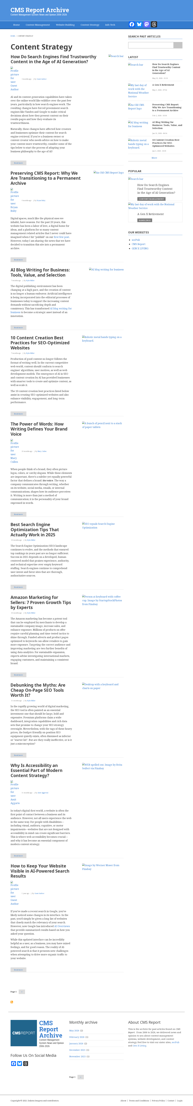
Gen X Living (139, 1045)
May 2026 (74, 1030)
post (66, 237)
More (154, 157)
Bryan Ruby (41, 200)
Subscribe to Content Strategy (12, 1002)
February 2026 (76, 1037)
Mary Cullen (42, 451)
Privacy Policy (158, 1101)
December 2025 (77, 1050)
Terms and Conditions (139, 1101)
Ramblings (145, 220)
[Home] (24, 1032)
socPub (136, 240)
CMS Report (138, 244)
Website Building (65, 24)
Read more (20, 163)
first (56, 237)
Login (179, 1101)
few (61, 237)
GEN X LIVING (140, 248)
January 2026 (76, 1043)
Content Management (38, 24)
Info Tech (110, 24)
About (123, 1101)
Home (16, 24)
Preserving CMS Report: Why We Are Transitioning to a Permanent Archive (167, 107)
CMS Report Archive (40, 10)
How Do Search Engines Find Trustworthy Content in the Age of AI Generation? (166, 69)
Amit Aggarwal (43, 793)
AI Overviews (62, 926)
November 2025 (77, 1056)
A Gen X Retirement (163, 84)
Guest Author (42, 79)
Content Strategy (90, 24)
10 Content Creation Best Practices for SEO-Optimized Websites (165, 142)
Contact (171, 1101)
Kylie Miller (30, 280)
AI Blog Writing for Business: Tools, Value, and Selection (167, 125)
